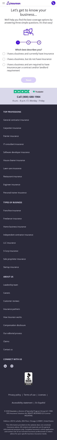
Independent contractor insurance (18, 234)
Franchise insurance (12, 210)
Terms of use (30, 394)
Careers (6, 293)
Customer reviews (11, 301)
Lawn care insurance (12, 168)
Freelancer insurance (12, 218)
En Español (40, 402)
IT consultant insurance (13, 144)
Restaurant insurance (12, 176)
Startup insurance (11, 267)
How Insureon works (12, 317)
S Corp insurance (10, 251)
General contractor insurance (16, 120)
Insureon (13, 411)
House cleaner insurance (14, 160)
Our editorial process (12, 333)
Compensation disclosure (14, 325)
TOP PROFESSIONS (12, 111)
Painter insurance (11, 136)
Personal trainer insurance (14, 192)
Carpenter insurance (12, 128)
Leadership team (10, 284)
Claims (6, 341)
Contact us (7, 349)
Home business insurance (14, 226)
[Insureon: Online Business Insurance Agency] (16, 3)
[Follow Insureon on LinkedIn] (5, 366)
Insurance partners (11, 309)
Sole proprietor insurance (14, 259)
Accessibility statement (22, 402)
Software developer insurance (16, 152)
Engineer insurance (11, 184)
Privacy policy (14, 394)
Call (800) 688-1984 (28, 97)
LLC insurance (9, 242)
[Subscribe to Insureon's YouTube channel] (12, 366)
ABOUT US (8, 276)
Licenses (42, 394)
